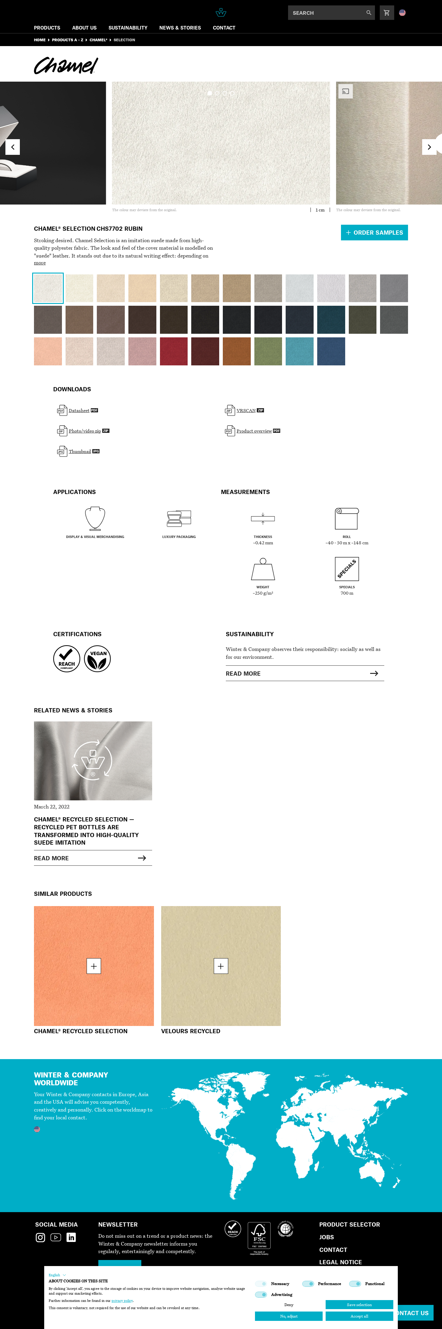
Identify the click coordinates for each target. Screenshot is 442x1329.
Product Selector (349, 1224)
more (40, 262)
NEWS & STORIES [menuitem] (180, 27)
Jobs (326, 1237)
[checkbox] (261, 1284)
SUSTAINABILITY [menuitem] (128, 27)
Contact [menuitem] (224, 27)
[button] (57, 1275)
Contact (333, 1249)
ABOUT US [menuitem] (84, 27)
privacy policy (122, 1300)
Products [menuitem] (47, 27)
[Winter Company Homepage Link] (221, 12)
